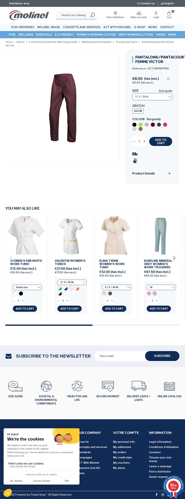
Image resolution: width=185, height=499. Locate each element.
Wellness (26, 34)
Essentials (44, 34)
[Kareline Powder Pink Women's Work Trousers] (149, 293)
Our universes (22, 27)
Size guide (165, 90)
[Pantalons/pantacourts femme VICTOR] (62, 106)
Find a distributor (160, 471)
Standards (84, 452)
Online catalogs (169, 396)
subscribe (162, 356)
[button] (174, 258)
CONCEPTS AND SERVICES (81, 27)
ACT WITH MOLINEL (117, 27)
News (172, 34)
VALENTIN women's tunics (70, 262)
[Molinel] (29, 15)
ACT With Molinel (88, 462)
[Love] (168, 79)
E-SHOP (139, 27)
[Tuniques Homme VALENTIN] (59, 293)
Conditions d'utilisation (164, 446)
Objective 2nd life (77, 398)
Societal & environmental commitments (46, 400)
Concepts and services (92, 446)
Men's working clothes (136, 34)
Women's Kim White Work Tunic (26, 262)
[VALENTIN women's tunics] (71, 234)
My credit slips (122, 457)
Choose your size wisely (160, 459)
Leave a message (160, 466)
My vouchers (121, 462)
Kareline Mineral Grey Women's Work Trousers (158, 264)
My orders (119, 452)
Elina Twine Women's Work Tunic (112, 264)
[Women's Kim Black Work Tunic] (21, 293)
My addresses (122, 446)
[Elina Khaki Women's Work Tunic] (110, 293)
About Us (83, 441)
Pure (12, 34)
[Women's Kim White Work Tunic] (26, 234)
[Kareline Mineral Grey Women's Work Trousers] (160, 234)
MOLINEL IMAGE (48, 27)
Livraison (155, 452)
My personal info (124, 441)
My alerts (119, 467)
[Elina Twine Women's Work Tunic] (115, 234)
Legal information (160, 441)
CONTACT (167, 27)
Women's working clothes (96, 34)
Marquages (84, 457)
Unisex (160, 34)
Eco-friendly (64, 34)
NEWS (152, 27)
